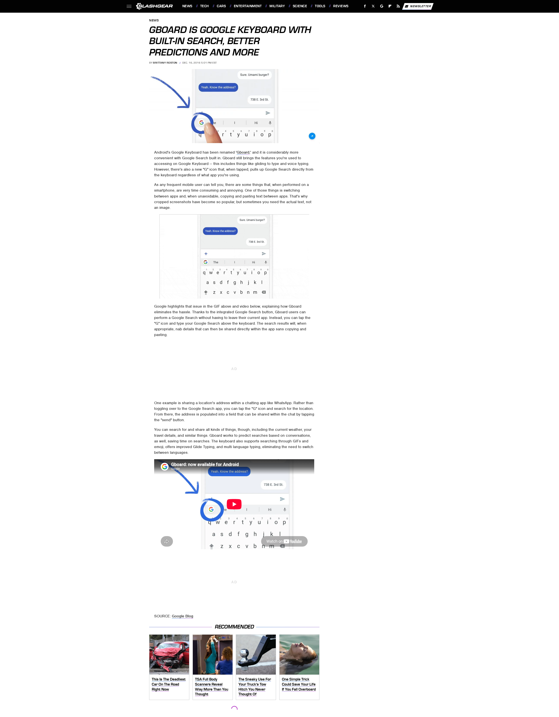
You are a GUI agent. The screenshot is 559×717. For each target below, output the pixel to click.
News (187, 6)
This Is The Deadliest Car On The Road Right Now (169, 684)
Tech (204, 6)
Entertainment (248, 6)
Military (277, 6)
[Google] (381, 6)
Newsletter (420, 6)
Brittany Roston (165, 62)
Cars (221, 6)
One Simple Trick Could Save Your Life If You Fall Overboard (299, 684)
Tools (320, 6)
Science (300, 6)
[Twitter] (373, 6)
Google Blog (182, 616)
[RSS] (398, 6)
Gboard (243, 152)
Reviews (340, 6)
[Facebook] (365, 6)
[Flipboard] (390, 6)
